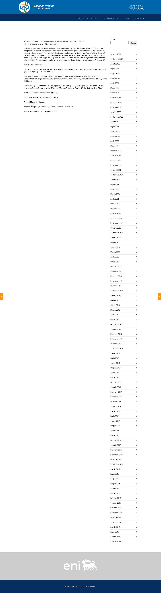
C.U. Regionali (107, 18)
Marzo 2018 (114, 377)
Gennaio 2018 (115, 387)
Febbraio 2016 (115, 498)
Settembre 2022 (116, 117)
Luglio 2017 (114, 416)
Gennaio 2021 (115, 213)
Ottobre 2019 (115, 285)
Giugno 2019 (115, 305)
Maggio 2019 (115, 310)
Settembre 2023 (116, 59)
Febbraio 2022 (115, 150)
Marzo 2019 (114, 319)
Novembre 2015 (116, 512)
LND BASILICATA (81, 18)
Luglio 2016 (114, 474)
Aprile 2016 (114, 488)
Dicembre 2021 (116, 160)
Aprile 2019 (114, 314)
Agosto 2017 (115, 411)
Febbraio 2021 (115, 208)
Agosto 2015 (115, 527)
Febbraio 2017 (115, 440)
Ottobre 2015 (115, 517)
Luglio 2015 (114, 532)
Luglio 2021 (114, 184)
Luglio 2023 (114, 68)
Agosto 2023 (115, 63)
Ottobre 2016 (115, 459)
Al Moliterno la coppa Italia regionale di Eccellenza (54, 41)
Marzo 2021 (114, 203)
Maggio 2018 (115, 367)
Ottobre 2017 (115, 401)
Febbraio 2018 (115, 382)
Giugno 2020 (115, 247)
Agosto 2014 (115, 536)
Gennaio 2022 (115, 155)
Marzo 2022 (114, 146)
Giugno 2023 (115, 73)
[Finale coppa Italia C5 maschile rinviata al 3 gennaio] (1, 296)
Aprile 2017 (114, 430)
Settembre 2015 (116, 522)
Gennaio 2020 (115, 271)
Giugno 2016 (115, 478)
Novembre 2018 (116, 339)
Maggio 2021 (115, 194)
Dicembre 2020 (116, 218)
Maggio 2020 (115, 252)
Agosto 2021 (115, 179)
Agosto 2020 (115, 237)
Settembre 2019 (116, 290)
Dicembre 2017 (116, 392)
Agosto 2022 (115, 121)
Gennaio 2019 (115, 329)
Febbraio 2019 (115, 324)
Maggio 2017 (115, 425)
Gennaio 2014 (115, 541)
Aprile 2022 (114, 141)
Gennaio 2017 (115, 445)
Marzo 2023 (114, 88)
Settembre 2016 (116, 464)
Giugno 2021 (115, 189)
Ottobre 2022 (115, 112)
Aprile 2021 (114, 199)
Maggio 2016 (115, 483)
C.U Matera (138, 18)
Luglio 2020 (114, 242)
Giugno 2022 (115, 131)
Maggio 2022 (115, 136)
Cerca (112, 39)
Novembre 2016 (116, 454)
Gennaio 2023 (115, 97)
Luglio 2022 (114, 126)
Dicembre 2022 (116, 102)
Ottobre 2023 (115, 54)
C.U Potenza (123, 18)
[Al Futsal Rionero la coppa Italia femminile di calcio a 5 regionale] (159, 296)
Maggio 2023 (115, 78)
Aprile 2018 (114, 372)
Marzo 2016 (114, 493)
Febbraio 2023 (115, 92)
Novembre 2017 (116, 396)
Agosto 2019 (115, 295)
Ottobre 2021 (115, 170)
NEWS (94, 18)
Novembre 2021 (116, 165)
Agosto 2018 (115, 353)
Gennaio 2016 (115, 503)
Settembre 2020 (116, 232)
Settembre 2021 (116, 174)
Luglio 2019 (114, 300)
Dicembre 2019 (116, 276)
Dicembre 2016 (116, 449)
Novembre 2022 (116, 107)
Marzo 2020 (114, 261)
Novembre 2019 (116, 281)
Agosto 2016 (115, 469)
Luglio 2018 (114, 358)
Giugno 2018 (115, 363)
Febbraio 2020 (115, 266)
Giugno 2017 (115, 421)
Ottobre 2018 (115, 343)
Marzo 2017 (114, 435)
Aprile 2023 (114, 83)
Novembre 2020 (116, 223)
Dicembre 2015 (116, 507)
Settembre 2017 (116, 406)
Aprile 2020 (114, 256)
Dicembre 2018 (116, 334)
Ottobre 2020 (115, 228)
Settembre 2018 (116, 348)
